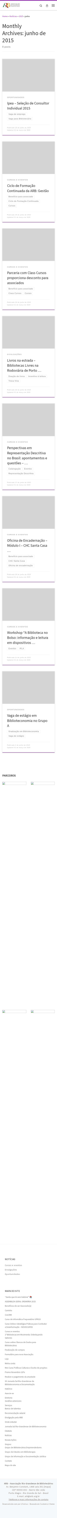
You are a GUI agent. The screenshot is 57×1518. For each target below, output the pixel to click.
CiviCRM (8, 1315)
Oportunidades (12, 1274)
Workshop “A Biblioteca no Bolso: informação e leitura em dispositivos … (27, 637)
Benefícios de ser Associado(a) (18, 1306)
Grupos (8, 1444)
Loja (7, 1359)
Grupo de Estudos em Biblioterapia (20, 1452)
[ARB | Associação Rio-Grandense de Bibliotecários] (11, 5)
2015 (21, 16)
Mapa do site (10, 1465)
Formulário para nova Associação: (19, 1354)
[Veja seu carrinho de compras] (47, 5)
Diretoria (8, 1397)
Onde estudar (11, 1422)
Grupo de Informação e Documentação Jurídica (25, 1456)
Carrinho (8, 1310)
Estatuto (8, 1431)
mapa (47, 1486)
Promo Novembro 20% (15, 1372)
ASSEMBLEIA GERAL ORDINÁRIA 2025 (20, 1301)
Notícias (13, 16)
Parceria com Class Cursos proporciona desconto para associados (27, 278)
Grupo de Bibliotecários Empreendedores (23, 1447)
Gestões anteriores (13, 1401)
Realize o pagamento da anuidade (20, 1377)
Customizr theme (47, 1504)
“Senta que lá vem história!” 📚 (18, 1297)
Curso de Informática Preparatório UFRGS (23, 1319)
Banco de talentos (13, 1408)
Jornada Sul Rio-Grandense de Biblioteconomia (25, 1426)
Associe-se (9, 1393)
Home (5, 16)
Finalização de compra (15, 1350)
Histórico (8, 1389)
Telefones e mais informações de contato (28, 1499)
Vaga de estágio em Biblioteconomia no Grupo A (27, 720)
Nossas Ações (10, 1440)
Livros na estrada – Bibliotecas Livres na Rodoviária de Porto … (24, 365)
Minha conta (10, 1363)
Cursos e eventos (13, 1265)
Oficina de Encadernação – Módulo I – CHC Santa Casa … (27, 545)
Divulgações (11, 1269)
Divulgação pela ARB (14, 1417)
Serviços (8, 1405)
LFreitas (24, 1504)
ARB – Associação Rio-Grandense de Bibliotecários (28, 1483)
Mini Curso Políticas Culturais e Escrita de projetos (26, 1368)
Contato (8, 1461)
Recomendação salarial (15, 1413)
